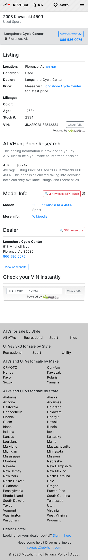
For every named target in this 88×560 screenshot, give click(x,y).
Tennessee (55, 500)
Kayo (7, 377)
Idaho (7, 427)
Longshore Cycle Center (62, 86)
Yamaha (53, 382)
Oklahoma (11, 486)
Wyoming (54, 520)
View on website (71, 34)
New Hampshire (59, 466)
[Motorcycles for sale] (34, 5)
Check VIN (75, 124)
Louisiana (10, 441)
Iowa (50, 432)
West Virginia (57, 515)
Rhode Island (13, 496)
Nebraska (54, 461)
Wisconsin (11, 520)
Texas (7, 505)
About (75, 554)
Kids (73, 337)
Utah (50, 505)
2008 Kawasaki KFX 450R (52, 205)
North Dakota (13, 481)
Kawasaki (54, 372)
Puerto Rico (56, 491)
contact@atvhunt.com (44, 547)
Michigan (10, 451)
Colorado (54, 407)
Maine (51, 441)
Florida (8, 417)
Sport (53, 337)
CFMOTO (10, 367)
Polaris (52, 377)
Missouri (53, 456)
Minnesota (55, 451)
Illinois (52, 427)
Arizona (9, 402)
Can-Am (53, 367)
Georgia (53, 417)
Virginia (53, 510)
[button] (83, 193)
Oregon (53, 486)
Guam (7, 422)
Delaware (54, 412)
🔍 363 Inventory (71, 230)
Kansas (8, 437)
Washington (12, 515)
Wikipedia (39, 216)
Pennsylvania (13, 491)
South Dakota (13, 500)
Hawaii (52, 422)
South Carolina (58, 496)
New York (10, 476)
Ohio (50, 481)
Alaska (52, 397)
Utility (66, 352)
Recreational (33, 337)
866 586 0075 (71, 40)
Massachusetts (58, 446)
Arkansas (54, 402)
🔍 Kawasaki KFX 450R (62, 193)
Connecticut (12, 412)
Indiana (8, 432)
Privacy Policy (56, 554)
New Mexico (56, 471)
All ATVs (9, 337)
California (10, 407)
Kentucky (54, 437)
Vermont (9, 510)
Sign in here (62, 535)
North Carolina (58, 476)
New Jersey (12, 471)
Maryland (10, 446)
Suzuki (8, 382)
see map (50, 66)
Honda (8, 372)
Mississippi (11, 456)
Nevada (9, 466)
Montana (10, 461)
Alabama (10, 397)
